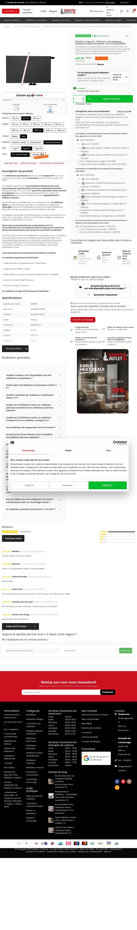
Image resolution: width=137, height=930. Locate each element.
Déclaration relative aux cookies (61, 851)
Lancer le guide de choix (117, 77)
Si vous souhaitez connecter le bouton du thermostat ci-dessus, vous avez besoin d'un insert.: (101, 221)
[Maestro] (76, 843)
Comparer (87, 732)
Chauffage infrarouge (31, 780)
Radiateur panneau (31, 26)
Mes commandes (90, 719)
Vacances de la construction (12, 716)
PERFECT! (108, 485)
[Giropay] (44, 843)
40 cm (15, 118)
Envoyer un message (83, 319)
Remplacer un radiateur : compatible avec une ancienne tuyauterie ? (66, 795)
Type (4, 148)
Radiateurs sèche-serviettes (87, 20)
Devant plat (35, 142)
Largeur (5, 124)
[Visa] (108, 843)
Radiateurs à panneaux (36, 20)
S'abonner (107, 692)
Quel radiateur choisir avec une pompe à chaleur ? (65, 820)
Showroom (98, 11)
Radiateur (31, 714)
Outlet (43, 11)
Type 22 (26, 148)
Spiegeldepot (116, 849)
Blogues (53, 11)
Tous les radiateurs (27, 11)
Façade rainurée (53, 142)
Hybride (39, 155)
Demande (125, 650)
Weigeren (29, 485)
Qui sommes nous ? (13, 723)
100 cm (36, 124)
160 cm (15, 130)
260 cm (60, 130)
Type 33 (38, 148)
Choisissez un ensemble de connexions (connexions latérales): (99, 170)
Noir (23, 136)
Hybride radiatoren (12, 20)
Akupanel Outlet (87, 849)
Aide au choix (123, 111)
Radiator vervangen (31, 819)
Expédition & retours (10, 742)
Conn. (4, 154)
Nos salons (9, 767)
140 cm (58, 124)
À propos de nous (110, 11)
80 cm (26, 124)
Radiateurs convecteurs (32, 773)
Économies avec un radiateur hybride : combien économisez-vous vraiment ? (64, 781)
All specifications (14, 348)
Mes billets (87, 723)
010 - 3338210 (124, 760)
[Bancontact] (92, 843)
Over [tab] (108, 450)
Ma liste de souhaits (91, 728)
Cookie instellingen (91, 741)
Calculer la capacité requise (34, 804)
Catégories (9, 11)
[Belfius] (28, 843)
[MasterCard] (84, 843)
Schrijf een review (13, 538)
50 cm (26, 118)
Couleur (5, 136)
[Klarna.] (68, 843)
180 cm (26, 130)
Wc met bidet (102, 849)
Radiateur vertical (35, 767)
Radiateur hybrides (31, 761)
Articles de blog (57, 772)
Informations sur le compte (95, 714)
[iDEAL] (52, 843)
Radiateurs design (113, 20)
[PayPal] (100, 843)
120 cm (47, 124)
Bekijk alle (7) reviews (16, 626)
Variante (6, 142)
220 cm (49, 130)
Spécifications (28, 163)
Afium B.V (73, 849)
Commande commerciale (10, 735)
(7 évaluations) (100, 36)
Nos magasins (11, 729)
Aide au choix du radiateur (34, 797)
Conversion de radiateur (33, 725)
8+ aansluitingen (20, 154)
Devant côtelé (19, 142)
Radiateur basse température (34, 754)
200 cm (38, 130)
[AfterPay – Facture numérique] (20, 843)
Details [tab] (68, 450)
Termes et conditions (35, 851)
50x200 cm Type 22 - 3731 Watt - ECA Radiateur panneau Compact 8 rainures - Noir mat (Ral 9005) (87, 26)
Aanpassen (67, 485)
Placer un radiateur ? (31, 812)
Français (124, 2)
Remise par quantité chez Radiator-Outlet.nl (13, 774)
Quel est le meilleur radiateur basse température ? (64, 830)
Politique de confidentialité (90, 851)
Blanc (15, 136)
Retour (7, 26)
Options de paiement (9, 750)
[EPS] (36, 843)
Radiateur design (34, 719)
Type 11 (15, 148)
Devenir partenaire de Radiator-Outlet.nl (13, 785)
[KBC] (60, 843)
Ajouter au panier (111, 99)
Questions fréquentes (51, 163)
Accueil (16, 26)
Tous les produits (90, 736)
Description (11, 163)
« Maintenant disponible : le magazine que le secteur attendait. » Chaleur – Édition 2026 (13, 799)
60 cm (36, 118)
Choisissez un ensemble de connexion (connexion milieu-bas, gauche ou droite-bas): (101, 134)
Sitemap (107, 851)
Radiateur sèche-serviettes (35, 732)
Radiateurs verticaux (60, 20)
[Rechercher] (121, 11)
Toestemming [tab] (28, 450)
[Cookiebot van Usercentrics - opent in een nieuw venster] (115, 443)
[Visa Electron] (116, 843)
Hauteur (5, 118)
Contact (8, 763)
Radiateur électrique (31, 739)
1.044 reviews (110, 2)
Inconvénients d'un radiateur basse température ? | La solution (64, 808)
